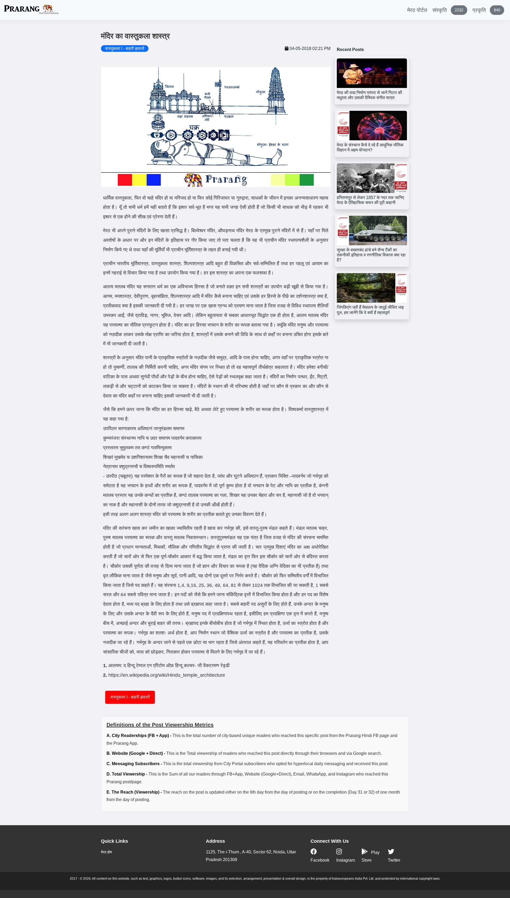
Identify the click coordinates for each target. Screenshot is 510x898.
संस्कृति (447, 10)
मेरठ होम (106, 852)
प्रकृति (486, 10)
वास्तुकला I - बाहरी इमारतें (130, 697)
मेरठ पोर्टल (417, 10)
